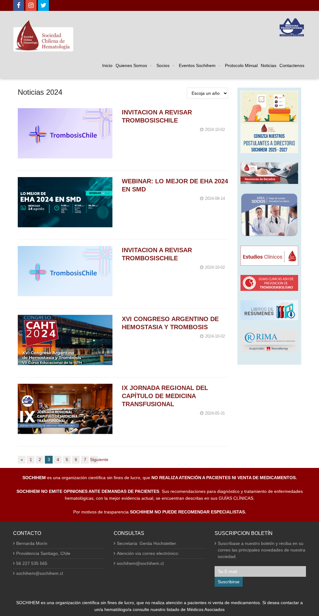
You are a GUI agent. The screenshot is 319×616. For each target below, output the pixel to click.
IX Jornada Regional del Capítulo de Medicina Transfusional (165, 395)
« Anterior (22, 460)
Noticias (268, 65)
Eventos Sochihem (197, 65)
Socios (162, 65)
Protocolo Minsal (241, 65)
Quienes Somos (131, 65)
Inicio (107, 65)
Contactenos (291, 65)
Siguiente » (94, 460)
